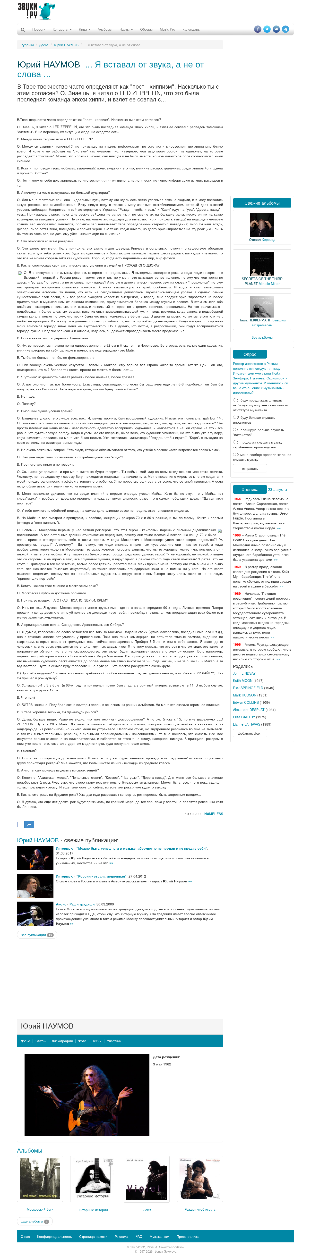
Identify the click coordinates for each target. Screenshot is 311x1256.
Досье (44, 44)
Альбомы (105, 29)
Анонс (61, 904)
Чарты (125, 29)
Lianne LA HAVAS (246, 724)
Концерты (61, 29)
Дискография (62, 1040)
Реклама (121, 1236)
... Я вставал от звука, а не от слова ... (110, 69)
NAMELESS (213, 813)
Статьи (40, 1040)
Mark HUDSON (244, 695)
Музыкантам (159, 1236)
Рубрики (27, 44)
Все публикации (36, 934)
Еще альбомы (34, 1221)
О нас (25, 1236)
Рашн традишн (82, 904)
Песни (97, 1040)
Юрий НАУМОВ (66, 44)
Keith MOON (242, 680)
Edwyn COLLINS (246, 702)
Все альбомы (262, 337)
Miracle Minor (269, 283)
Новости (38, 29)
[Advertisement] (155, 11)
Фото (82, 1040)
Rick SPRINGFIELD (248, 687)
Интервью (64, 848)
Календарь (191, 29)
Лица (83, 29)
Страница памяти (93, 1236)
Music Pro (167, 29)
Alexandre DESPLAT (249, 709)
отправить (250, 468)
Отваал (255, 239)
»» (111, 862)
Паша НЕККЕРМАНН (255, 320)
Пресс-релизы (188, 1236)
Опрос (249, 354)
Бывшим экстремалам (269, 322)
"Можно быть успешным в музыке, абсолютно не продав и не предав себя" (142, 848)
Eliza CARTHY (244, 716)
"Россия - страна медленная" (102, 876)
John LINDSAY (244, 673)
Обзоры (146, 29)
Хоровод (268, 239)
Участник (114, 1040)
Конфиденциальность (54, 1236)
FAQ (139, 1236)
